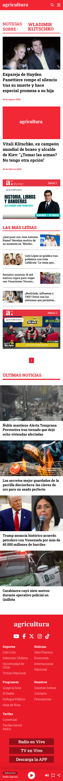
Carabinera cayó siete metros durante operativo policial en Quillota (26, 595)
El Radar (8, 693)
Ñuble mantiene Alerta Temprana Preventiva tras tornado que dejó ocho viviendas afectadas (30, 429)
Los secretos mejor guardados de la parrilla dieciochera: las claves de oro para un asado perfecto (31, 484)
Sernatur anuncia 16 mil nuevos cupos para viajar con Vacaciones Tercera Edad (19, 278)
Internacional (43, 664)
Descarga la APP (31, 759)
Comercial (10, 720)
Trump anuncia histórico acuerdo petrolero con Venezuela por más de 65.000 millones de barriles (31, 539)
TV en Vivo (31, 750)
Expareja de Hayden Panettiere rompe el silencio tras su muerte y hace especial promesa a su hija (30, 82)
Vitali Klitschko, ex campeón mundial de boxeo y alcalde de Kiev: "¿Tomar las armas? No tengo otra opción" (31, 152)
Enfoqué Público (14, 699)
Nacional (40, 669)
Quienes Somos (45, 688)
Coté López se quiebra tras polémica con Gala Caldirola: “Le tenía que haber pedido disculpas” (41, 259)
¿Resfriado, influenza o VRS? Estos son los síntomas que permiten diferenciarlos (39, 297)
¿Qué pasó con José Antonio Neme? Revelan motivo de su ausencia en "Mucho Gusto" (20, 240)
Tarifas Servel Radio (12, 727)
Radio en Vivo (31, 741)
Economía (41, 658)
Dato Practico (43, 652)
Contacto (40, 693)
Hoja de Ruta (11, 705)
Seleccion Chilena (15, 658)
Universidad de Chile (13, 665)
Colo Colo (9, 652)
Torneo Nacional (14, 673)
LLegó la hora (12, 688)
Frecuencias (42, 699)
